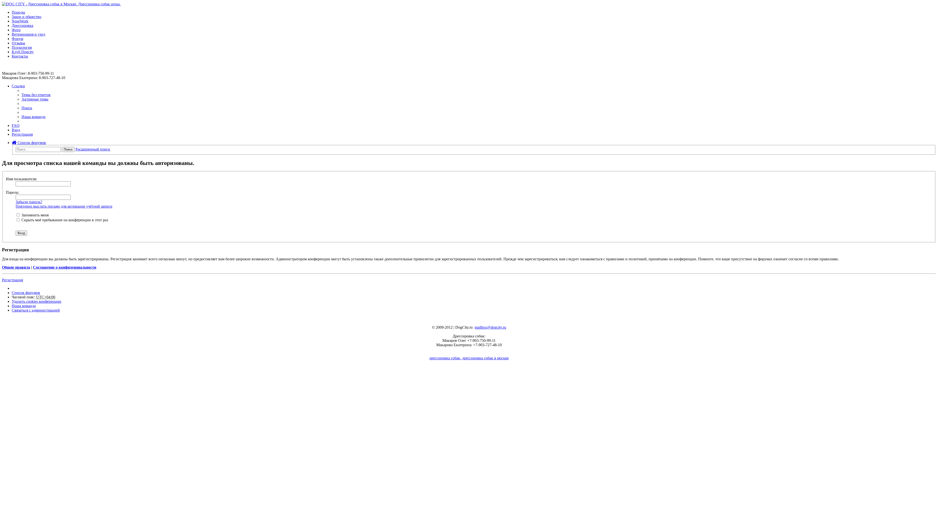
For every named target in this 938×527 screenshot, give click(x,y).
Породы (18, 12)
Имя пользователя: (21, 179)
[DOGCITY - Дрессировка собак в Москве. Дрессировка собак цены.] (61, 4)
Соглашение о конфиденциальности (64, 267)
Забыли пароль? (29, 202)
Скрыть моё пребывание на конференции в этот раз (64, 220)
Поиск (68, 149)
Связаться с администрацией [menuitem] (36, 310)
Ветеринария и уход (28, 34)
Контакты (20, 56)
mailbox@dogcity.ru (490, 327)
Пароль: (12, 192)
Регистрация (12, 280)
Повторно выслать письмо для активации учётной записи (64, 206)
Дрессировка (22, 25)
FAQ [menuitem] (16, 125)
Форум (17, 39)
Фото (16, 30)
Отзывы (18, 43)
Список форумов (31, 143)
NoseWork (20, 21)
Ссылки (18, 86)
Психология (22, 47)
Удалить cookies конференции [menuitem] (36, 301)
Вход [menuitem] (16, 130)
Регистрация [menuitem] (22, 134)
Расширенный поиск (92, 149)
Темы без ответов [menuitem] (36, 95)
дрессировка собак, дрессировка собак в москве (469, 358)
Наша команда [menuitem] (33, 117)
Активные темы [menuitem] (34, 99)
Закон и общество (26, 17)
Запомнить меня (35, 215)
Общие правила (16, 267)
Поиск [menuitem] (26, 108)
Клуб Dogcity (23, 52)
